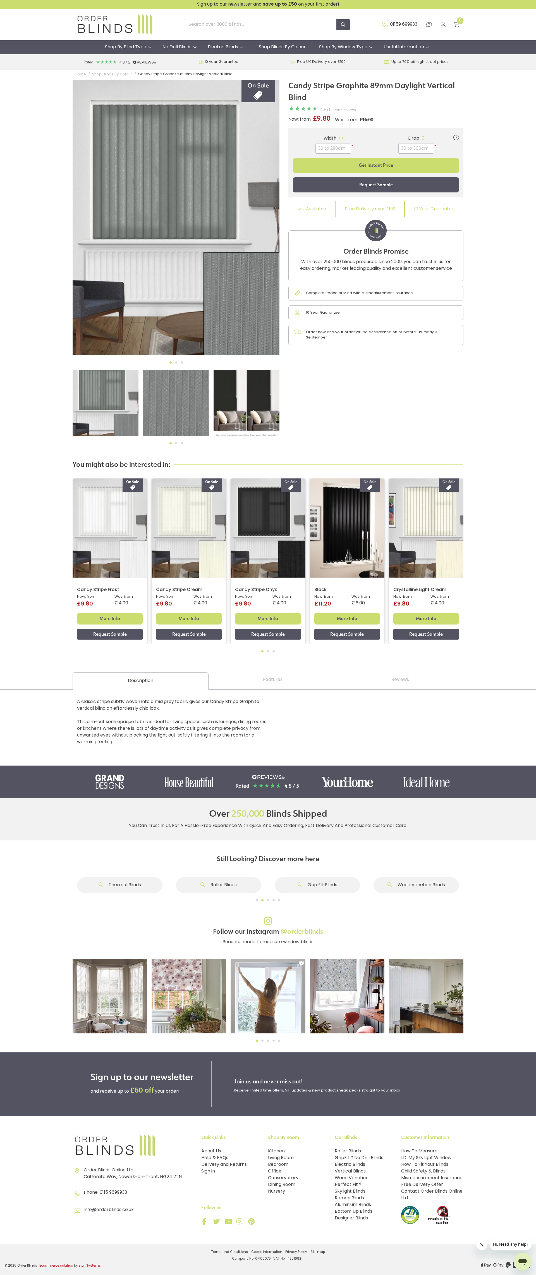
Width (330, 138)
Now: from (299, 119)
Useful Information (404, 47)
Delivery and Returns (224, 1164)
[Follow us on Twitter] (217, 1223)
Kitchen (276, 1151)
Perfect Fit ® (348, 1185)
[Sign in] (443, 24)
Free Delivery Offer (422, 1185)
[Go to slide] (257, 900)
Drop (413, 138)
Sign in (208, 1171)
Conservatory (283, 1178)
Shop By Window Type (343, 47)
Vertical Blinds (350, 1171)
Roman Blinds (349, 1198)
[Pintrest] (252, 1223)
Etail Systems (90, 1265)
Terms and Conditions (229, 1252)
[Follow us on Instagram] (240, 1223)
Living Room (281, 1158)
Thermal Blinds (124, 885)
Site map (317, 1252)
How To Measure (419, 1151)
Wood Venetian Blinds (420, 885)
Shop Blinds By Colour (282, 47)
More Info (110, 618)
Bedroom (278, 1164)
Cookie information (266, 1252)
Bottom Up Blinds (353, 1211)
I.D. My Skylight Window (426, 1158)
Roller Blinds (223, 885)
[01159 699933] (385, 24)
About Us (211, 1151)
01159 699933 (403, 24)
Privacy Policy (296, 1252)
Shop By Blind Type (125, 47)
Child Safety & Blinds (423, 1171)
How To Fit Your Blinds (424, 1164)
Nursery (276, 1191)
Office (274, 1171)
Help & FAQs (214, 1158)
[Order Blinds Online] (135, 1146)
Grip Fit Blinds (322, 885)
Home (80, 74)
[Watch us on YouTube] (229, 1223)
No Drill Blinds (177, 47)
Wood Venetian (351, 1178)
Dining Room (281, 1185)
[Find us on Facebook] (205, 1223)
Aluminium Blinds (353, 1205)
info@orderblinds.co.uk (109, 1210)
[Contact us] (429, 24)
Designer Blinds (351, 1218)
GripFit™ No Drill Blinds (359, 1158)
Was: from (346, 120)
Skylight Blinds (350, 1191)
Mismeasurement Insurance (432, 1178)
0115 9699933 (113, 1192)
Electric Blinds (223, 47)
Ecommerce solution (56, 1265)
